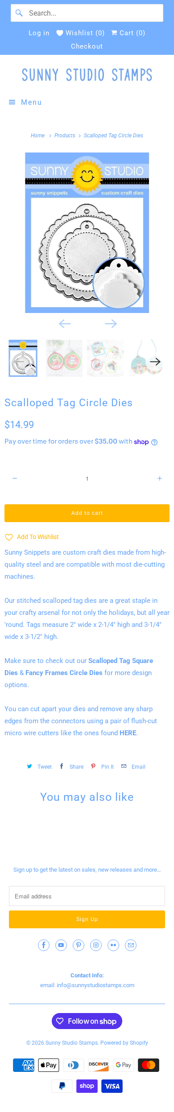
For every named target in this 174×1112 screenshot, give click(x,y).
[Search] (20, 13)
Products (65, 135)
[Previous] (64, 323)
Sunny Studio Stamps (72, 1043)
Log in (39, 33)
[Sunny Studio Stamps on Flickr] (113, 945)
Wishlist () (85, 33)
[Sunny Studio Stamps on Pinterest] (78, 945)
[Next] (110, 323)
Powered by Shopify (124, 1043)
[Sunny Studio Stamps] (87, 74)
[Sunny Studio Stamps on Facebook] (44, 945)
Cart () (131, 33)
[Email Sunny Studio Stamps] (131, 945)
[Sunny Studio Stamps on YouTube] (61, 945)
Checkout (87, 46)
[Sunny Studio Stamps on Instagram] (96, 945)
